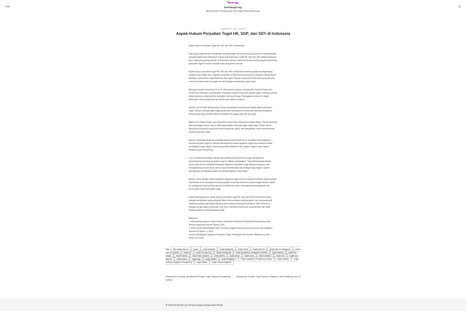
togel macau (181, 255)
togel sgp (196, 259)
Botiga (220, 305)
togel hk (187, 252)
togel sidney (211, 259)
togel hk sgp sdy (204, 252)
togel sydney (283, 259)
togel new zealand (200, 255)
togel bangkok (226, 249)
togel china (243, 249)
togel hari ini (259, 249)
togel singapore (228, 259)
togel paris (234, 255)
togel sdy (280, 255)
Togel (7, 6)
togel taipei (202, 262)
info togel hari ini (180, 249)
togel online (219, 255)
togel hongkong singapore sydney (251, 252)
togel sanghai (265, 255)
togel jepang (278, 252)
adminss (242, 29)
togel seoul (182, 259)
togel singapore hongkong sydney (256, 259)
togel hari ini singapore (280, 249)
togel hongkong (223, 252)
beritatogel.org (233, 7)
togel (195, 249)
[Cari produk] (459, 6)
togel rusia (249, 255)
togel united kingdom (222, 262)
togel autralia (209, 249)
